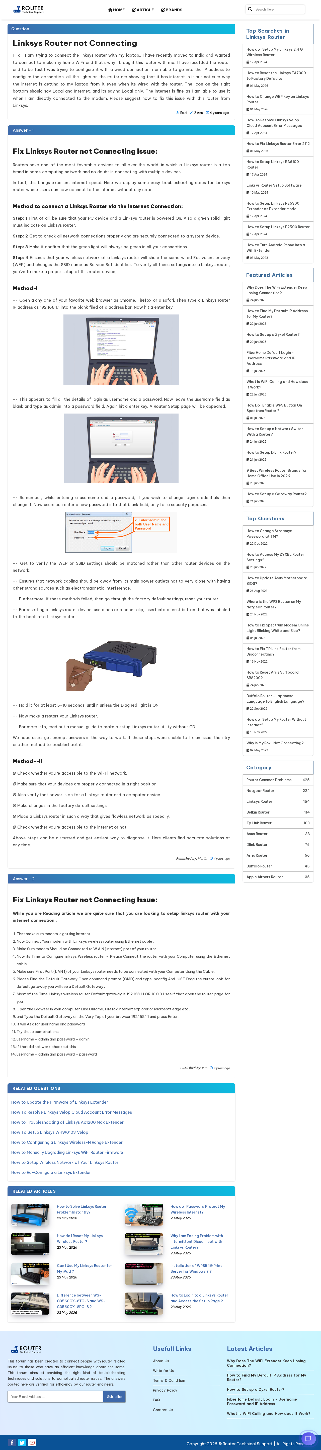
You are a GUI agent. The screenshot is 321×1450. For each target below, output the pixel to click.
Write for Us (163, 1370)
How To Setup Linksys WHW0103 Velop (49, 1132)
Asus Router (257, 834)
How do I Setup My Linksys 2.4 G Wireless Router (275, 55)
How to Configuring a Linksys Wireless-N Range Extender (67, 1142)
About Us (161, 1361)
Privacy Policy (165, 1390)
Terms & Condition (169, 1380)
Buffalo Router (259, 866)
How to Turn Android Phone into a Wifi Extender (276, 251)
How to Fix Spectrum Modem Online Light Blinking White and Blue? (278, 631)
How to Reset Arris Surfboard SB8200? (273, 678)
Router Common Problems (269, 780)
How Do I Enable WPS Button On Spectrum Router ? (274, 411)
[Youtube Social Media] (32, 1442)
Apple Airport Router (265, 877)
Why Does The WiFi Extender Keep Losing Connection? (277, 293)
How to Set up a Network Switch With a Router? (275, 435)
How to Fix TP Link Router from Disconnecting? (273, 655)
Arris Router (257, 855)
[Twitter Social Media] (22, 1442)
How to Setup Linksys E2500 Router (278, 230)
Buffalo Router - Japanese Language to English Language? (275, 702)
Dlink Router (257, 844)
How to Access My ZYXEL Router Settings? (275, 560)
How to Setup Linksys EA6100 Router (273, 168)
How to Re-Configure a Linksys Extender (51, 1172)
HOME (118, 10)
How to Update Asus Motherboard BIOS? (277, 584)
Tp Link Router (259, 823)
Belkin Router (258, 812)
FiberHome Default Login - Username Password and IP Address (271, 361)
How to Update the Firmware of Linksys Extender (59, 1102)
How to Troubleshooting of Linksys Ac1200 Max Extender (67, 1122)
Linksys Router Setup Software (274, 189)
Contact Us (163, 1410)
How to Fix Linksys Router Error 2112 (278, 147)
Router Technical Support (248, 1443)
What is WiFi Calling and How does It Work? (277, 387)
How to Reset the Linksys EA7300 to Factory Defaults (276, 79)
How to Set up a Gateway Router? (277, 497)
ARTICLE (145, 10)
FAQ (156, 1400)
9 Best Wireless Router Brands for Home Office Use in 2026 (277, 476)
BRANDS (173, 10)
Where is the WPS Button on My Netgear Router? (274, 607)
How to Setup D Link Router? (271, 456)
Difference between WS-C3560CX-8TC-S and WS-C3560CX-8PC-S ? (81, 1301)
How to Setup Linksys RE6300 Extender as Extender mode (273, 209)
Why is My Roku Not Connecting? (275, 746)
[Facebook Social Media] (12, 1442)
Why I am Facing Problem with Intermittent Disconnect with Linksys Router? (197, 1242)
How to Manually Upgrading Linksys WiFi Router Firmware (67, 1152)
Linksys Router (259, 801)
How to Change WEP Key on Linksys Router (278, 102)
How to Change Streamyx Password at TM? (269, 537)
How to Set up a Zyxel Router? (273, 338)
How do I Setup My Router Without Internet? (276, 725)
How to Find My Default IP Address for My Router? (277, 317)
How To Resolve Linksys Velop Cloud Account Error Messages (71, 1112)
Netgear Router (260, 790)
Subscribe (114, 1397)
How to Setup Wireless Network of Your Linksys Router (64, 1162)
